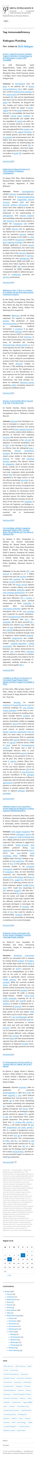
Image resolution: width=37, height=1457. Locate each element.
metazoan (30, 459)
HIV (26, 1198)
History (22, 1398)
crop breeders (28, 708)
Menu (6, 21)
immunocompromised (25, 197)
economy (17, 1382)
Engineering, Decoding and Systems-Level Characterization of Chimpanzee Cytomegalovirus (16, 171)
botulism (30, 961)
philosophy (22, 1414)
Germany (7, 1394)
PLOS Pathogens (20, 1216)
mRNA (13, 385)
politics (14, 1418)
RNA (20, 858)
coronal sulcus (11, 94)
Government (13, 1326)
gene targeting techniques (13, 242)
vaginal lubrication (9, 1228)
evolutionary (16, 274)
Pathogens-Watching (14, 41)
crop (4, 1186)
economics (8, 1382)
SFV (4, 891)
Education (12, 1324)
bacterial (6, 437)
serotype (15, 1036)
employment (9, 1386)
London (12, 1406)
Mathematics (12, 1299)
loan (5, 1406)
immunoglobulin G (10, 1093)
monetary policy (10, 1414)
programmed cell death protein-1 (20, 1127)
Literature (10, 1297)
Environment (15, 1337)
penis (5, 86)
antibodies (21, 590)
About (5, 1441)
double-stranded (25, 845)
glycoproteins (20, 593)
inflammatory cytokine (20, 1204)
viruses (28, 834)
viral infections (18, 1152)
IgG (10, 1101)
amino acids (7, 877)
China (6, 1370)
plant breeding (21, 1214)
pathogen (18, 332)
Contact (6, 1445)
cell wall (27, 440)
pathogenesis (8, 216)
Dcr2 (11, 864)
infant (5, 1204)
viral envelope (19, 1228)
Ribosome (6, 1224)
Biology (13, 1334)
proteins (6, 321)
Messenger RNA (8, 1206)
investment (16, 1402)
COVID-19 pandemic (11, 1374)
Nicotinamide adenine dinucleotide (20, 1208)
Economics (13, 1321)
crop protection (28, 772)
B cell (18, 1178)
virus (22, 625)
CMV (21, 202)
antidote (13, 1178)
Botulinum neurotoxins (24, 955)
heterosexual (20, 84)
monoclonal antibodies (12, 609)
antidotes (6, 1004)
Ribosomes (16, 315)
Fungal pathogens (10, 710)
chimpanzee (17, 224)
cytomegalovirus (28, 191)
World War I (21, 1430)
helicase (20, 877)
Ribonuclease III (14, 1222)
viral (16, 240)
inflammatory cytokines (23, 92)
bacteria (18, 451)
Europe (27, 1386)
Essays (25, 1170)
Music (9, 1302)
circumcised (7, 137)
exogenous (13, 837)
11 (9, 1259)
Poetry (9, 1308)
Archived (9, 161)
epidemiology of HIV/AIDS (20, 1190)
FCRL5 (7, 1141)
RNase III (30, 877)
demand (24, 1374)
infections (10, 221)
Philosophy (14, 1342)
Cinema (9, 1294)
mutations (30, 651)
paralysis (20, 961)
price (21, 1418)
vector (5, 240)
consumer (14, 1370)
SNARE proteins (9, 980)
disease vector (7, 1188)
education (27, 1382)
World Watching (19, 1172)
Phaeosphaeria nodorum (25, 1212)
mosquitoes (26, 832)
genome (22, 240)
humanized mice (14, 617)
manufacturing (23, 1406)
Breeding (17, 702)
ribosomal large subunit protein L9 (16, 345)
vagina (28, 1226)
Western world (9, 1430)
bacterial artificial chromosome (15, 205)
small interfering (25, 837)
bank (29, 1366)
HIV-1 (29, 1198)
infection (12, 194)
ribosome (19, 364)
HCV (31, 1098)
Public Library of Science (17, 1220)
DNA (26, 445)
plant (31, 448)
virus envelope (8, 593)
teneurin (6, 461)
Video (9, 1313)
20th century (20, 1366)
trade (30, 1422)
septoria (17, 740)
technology (21, 1422)
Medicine (13, 1340)
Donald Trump (9, 1378)
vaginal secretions (25, 132)
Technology (14, 1345)
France (28, 1390)
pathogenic (20, 834)
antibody (9, 630)
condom (20, 121)
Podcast (10, 1305)
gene (24, 253)
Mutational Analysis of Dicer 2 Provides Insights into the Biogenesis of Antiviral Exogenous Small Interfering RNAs (18, 808)
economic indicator (24, 1378)
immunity (22, 1087)
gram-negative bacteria (16, 1196)
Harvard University (11, 1398)
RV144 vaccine (21, 585)
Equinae (5, 1192)
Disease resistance (10, 732)
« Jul (9, 1275)
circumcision (25, 1182)
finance (21, 1390)
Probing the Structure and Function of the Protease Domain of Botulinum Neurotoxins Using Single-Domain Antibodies (17, 935)
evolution (26, 716)
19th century (8, 1366)
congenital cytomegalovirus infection (20, 1184)
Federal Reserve (10, 1390)
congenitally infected (25, 200)
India (29, 1398)
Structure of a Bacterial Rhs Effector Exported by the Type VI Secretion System (18, 402)
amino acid (6, 1176)
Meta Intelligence (21, 8)
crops (29, 705)
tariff (13, 1422)
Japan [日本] (27, 1402)
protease (18, 1006)
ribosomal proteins (10, 324)
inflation (7, 1402)
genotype (6, 1196)
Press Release (12, 1310)
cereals (31, 740)
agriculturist (29, 1174)
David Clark (6, 1170)
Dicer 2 (31, 850)
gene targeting (11, 1194)
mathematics (26, 1410)
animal (12, 1176)
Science (10, 1172)
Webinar (12, 1348)
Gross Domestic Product (22, 1394)
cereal (10, 1182)
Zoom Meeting (14, 1350)
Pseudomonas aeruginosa (11, 1218)
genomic (23, 234)
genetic (31, 245)
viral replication (18, 861)
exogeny (17, 1192)
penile (5, 102)
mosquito (17, 891)
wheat (8, 745)
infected (6, 574)
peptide (14, 1212)
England (19, 1386)
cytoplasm (28, 502)
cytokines (26, 116)
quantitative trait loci (26, 732)
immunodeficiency (14, 1202)
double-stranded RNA (19, 1188)
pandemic (17, 579)
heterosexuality (19, 1198)
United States (24, 1426)
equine (5, 985)
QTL (27, 769)
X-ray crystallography (18, 1017)
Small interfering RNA (19, 1226)
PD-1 (16, 1141)
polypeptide (10, 464)
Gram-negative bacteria (23, 429)
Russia (27, 1418)
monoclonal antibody (20, 1206)
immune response (27, 216)
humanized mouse (9, 1200)
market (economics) (11, 1410)
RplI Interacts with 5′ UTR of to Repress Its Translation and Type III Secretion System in (18, 292)
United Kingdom (10, 1426)
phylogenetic (25, 258)
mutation (6, 1208)
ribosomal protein (27, 382)
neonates (6, 202)
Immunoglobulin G (26, 1202)
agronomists (7, 783)
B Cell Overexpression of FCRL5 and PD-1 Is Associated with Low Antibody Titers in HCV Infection (17, 1064)
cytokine (26, 129)
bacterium (24, 480)
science (6, 1422)
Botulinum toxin (22, 1180)
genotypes (7, 793)
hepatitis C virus (15, 1095)
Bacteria (14, 421)
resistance (7, 705)
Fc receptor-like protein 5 (23, 1122)
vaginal (5, 110)
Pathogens (28, 46)
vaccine (25, 1109)
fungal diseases (19, 705)
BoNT (18, 969)
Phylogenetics (7, 1214)
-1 (28, 571)
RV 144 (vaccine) (18, 1224)
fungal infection (26, 1192)
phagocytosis (17, 638)
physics (6, 1418)
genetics (19, 1194)
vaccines (23, 577)
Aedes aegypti (16, 832)
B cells (27, 1093)
